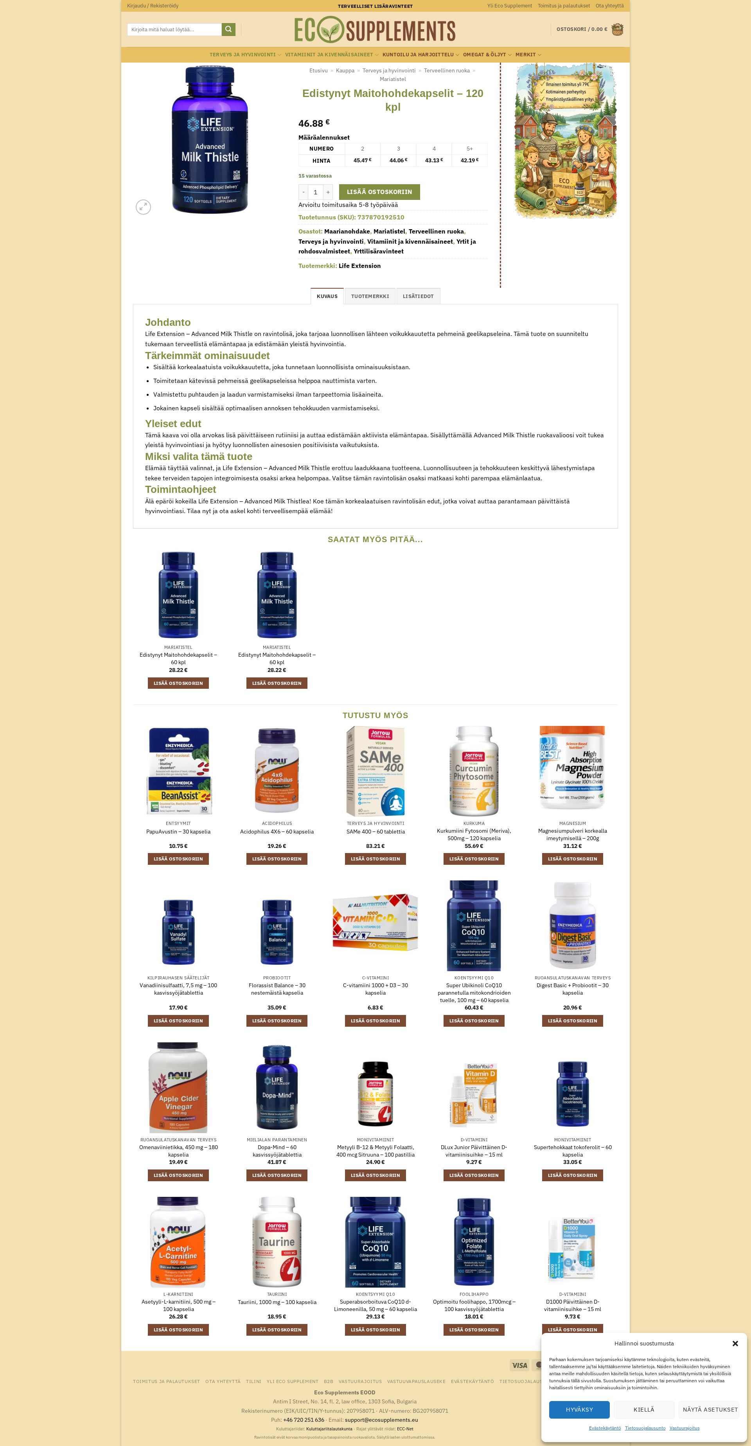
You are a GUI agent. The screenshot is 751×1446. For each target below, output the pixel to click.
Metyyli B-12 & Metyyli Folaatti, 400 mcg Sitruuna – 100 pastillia (375, 1151)
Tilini (254, 1381)
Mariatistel (393, 79)
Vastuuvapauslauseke (416, 1381)
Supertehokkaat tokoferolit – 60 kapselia (573, 1151)
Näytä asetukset (710, 1409)
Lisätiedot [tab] (418, 296)
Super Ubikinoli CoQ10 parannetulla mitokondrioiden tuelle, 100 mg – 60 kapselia (474, 992)
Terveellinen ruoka (447, 70)
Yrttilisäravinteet (379, 251)
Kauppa (345, 70)
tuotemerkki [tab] (370, 296)
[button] (735, 1343)
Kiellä (644, 1409)
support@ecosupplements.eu (381, 1419)
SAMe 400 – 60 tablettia (376, 831)
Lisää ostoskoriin (380, 192)
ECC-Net (405, 1429)
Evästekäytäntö (605, 1428)
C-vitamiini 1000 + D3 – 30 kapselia (375, 989)
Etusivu (318, 70)
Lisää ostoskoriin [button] (178, 683)
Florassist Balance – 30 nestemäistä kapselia (277, 989)
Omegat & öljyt (485, 54)
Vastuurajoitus (685, 1428)
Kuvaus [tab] (327, 296)
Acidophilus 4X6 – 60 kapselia (277, 831)
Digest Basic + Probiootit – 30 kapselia (573, 989)
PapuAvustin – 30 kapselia (178, 831)
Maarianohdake (347, 231)
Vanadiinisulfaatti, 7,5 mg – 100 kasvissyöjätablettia (178, 989)
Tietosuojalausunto (645, 1428)
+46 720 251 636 (303, 1419)
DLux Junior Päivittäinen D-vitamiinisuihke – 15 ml (474, 1151)
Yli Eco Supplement (509, 5)
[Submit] (228, 29)
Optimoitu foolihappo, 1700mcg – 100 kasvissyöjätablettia (474, 1305)
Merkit (526, 54)
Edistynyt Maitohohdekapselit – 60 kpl (178, 658)
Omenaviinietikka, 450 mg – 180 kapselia (178, 1151)
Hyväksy (579, 1409)
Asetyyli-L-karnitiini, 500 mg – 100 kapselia (179, 1305)
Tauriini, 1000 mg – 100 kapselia (277, 1302)
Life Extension (360, 265)
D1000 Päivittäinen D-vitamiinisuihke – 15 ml (572, 1305)
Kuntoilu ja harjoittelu (418, 54)
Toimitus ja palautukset (564, 5)
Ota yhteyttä (610, 5)
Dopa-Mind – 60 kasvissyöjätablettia (277, 1151)
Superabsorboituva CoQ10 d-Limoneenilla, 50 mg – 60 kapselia (375, 1305)
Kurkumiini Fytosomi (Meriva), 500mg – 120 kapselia (474, 834)
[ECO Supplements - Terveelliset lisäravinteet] (375, 29)
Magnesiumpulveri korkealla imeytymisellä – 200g (572, 834)
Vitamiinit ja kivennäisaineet (329, 54)
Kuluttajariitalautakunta (329, 1429)
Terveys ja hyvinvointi (243, 54)
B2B (329, 1381)
